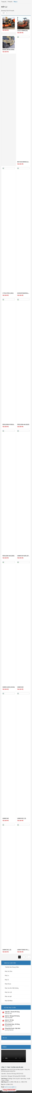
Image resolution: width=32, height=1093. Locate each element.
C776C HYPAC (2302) (8, 293)
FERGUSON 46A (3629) (23, 424)
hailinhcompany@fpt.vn (10, 1087)
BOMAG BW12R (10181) (8, 49)
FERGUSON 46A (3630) (8, 555)
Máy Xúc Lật (8, 992)
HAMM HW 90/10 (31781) (23, 555)
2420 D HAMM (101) (22, 30)
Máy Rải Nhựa (8, 1000)
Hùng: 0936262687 (9, 1090)
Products (10, 1)
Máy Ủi (7, 979)
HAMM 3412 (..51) (21, 818)
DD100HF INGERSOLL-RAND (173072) (23, 293)
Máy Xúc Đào (8, 971)
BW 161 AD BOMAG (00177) (23, 162)
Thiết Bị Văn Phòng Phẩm (12, 967)
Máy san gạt (8, 996)
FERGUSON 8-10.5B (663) (9, 424)
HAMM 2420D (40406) (9, 687)
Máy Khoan (8, 984)
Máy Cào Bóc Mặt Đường (11, 988)
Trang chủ (3, 1)
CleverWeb (11, 1091)
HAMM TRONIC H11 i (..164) (23, 949)
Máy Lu (7, 975)
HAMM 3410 (20, 687)
